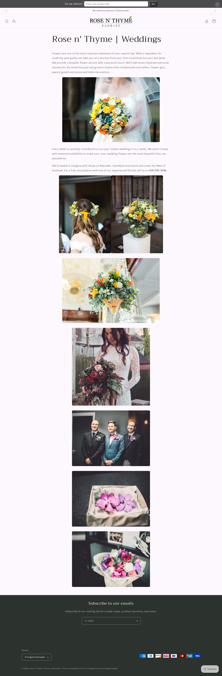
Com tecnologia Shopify (107, 669)
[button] (216, 4)
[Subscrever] (136, 621)
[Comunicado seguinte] (215, 11)
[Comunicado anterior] (6, 11)
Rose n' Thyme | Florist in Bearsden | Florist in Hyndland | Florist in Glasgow (62, 669)
